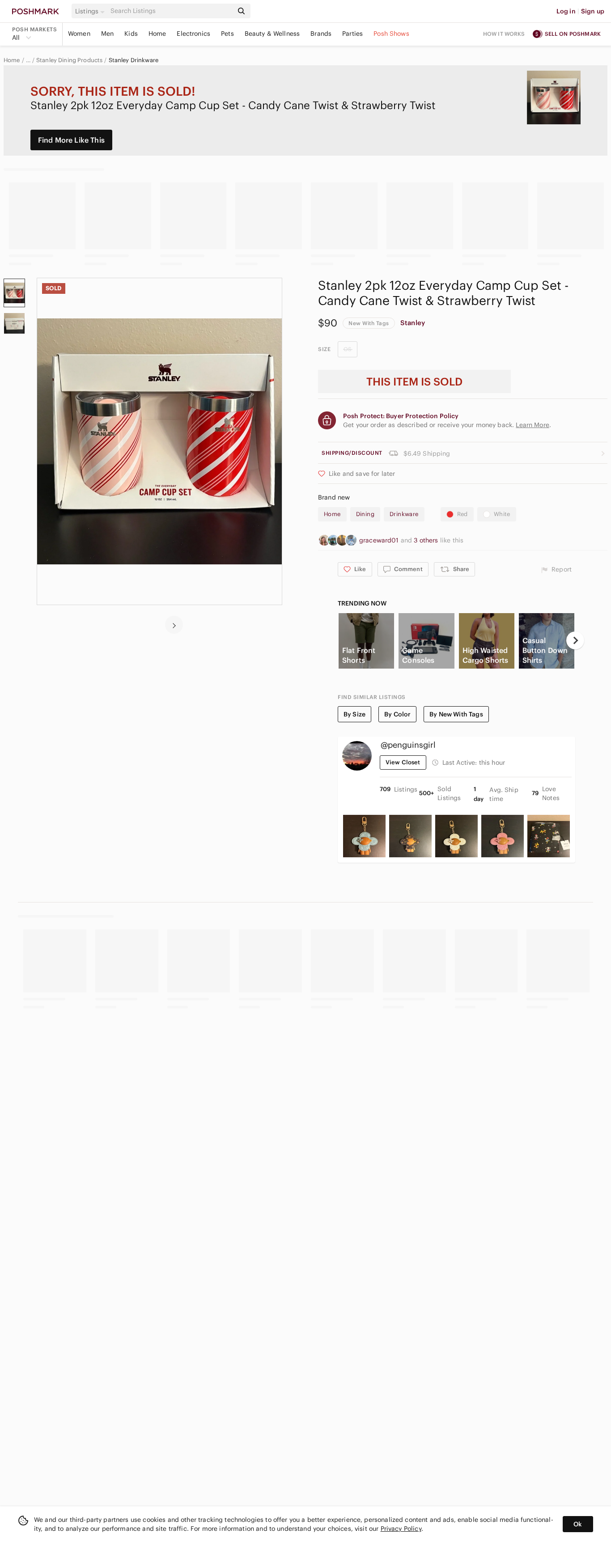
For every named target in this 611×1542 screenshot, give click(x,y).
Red (462, 514)
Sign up (592, 11)
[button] (91, 11)
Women (79, 34)
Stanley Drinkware (134, 60)
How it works (504, 33)
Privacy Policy (401, 1529)
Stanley (412, 322)
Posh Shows (391, 34)
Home (157, 34)
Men (107, 34)
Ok (577, 1524)
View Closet (403, 762)
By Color (397, 714)
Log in (566, 11)
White (502, 514)
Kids (131, 34)
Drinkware (404, 514)
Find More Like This (71, 140)
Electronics (193, 34)
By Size (354, 714)
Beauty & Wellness (272, 34)
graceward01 (380, 540)
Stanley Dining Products (69, 60)
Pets (227, 34)
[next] (174, 625)
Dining (365, 514)
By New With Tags (456, 714)
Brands (320, 34)
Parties (352, 34)
